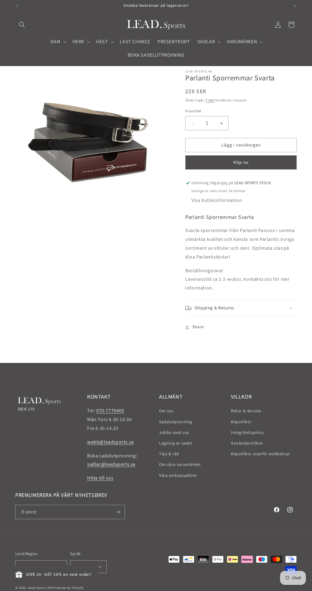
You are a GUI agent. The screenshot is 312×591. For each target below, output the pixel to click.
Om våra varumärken (180, 465)
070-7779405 (110, 410)
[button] (22, 24)
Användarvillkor (247, 443)
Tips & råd (169, 454)
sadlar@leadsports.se (111, 464)
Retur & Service (246, 411)
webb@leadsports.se (110, 442)
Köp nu (241, 162)
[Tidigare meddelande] (17, 6)
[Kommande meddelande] (294, 6)
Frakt (210, 100)
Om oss (166, 411)
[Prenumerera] (118, 512)
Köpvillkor (241, 422)
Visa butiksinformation (216, 200)
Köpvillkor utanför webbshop (260, 454)
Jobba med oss (174, 433)
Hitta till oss (100, 478)
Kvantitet (193, 111)
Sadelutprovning (175, 422)
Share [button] (198, 327)
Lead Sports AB (40, 588)
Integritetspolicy (247, 433)
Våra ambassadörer (178, 476)
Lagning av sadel (175, 443)
